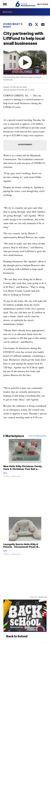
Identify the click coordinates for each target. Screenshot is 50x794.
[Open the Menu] (4, 4)
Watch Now (42, 4)
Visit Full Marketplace (37, 436)
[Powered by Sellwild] (43, 597)
